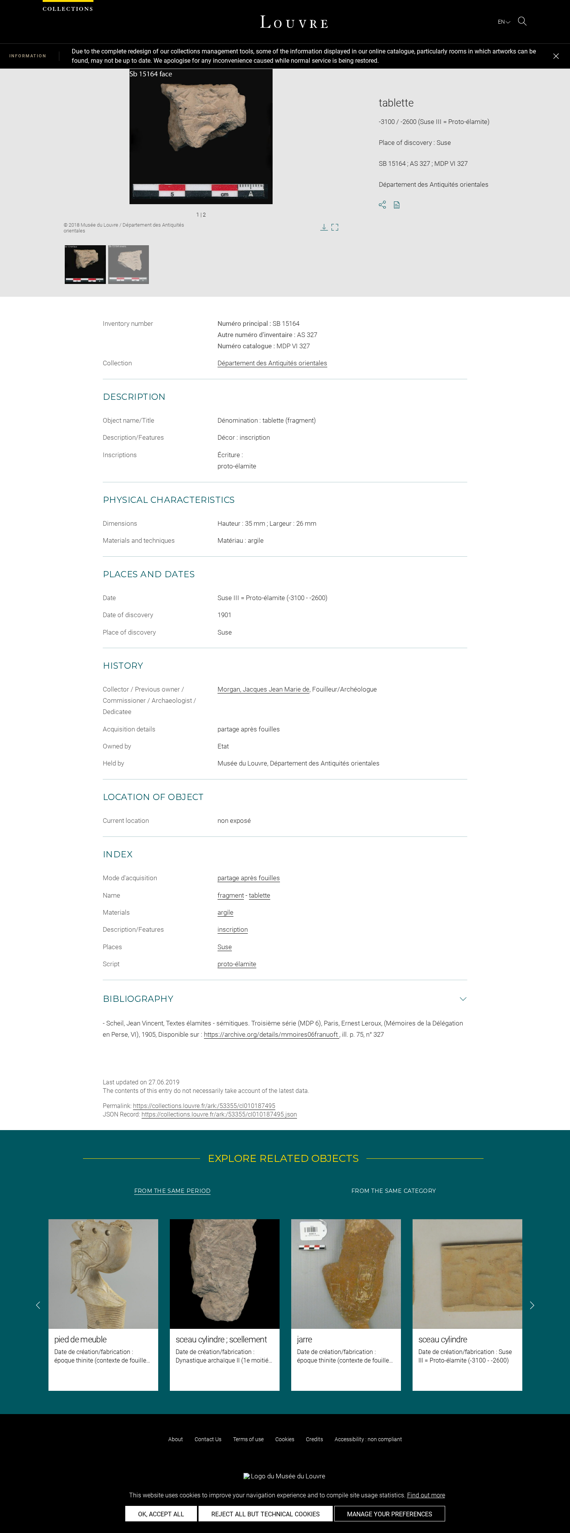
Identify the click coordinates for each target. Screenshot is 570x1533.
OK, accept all (161, 1514)
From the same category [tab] (393, 1190)
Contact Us (208, 1439)
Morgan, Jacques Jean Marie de (263, 689)
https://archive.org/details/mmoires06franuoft (271, 1034)
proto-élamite (237, 964)
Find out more (426, 1495)
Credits (314, 1439)
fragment (231, 895)
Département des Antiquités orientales (272, 363)
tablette (259, 895)
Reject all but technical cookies (265, 1514)
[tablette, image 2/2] (128, 264)
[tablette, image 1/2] (85, 264)
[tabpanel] (285, 1305)
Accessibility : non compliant (368, 1439)
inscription (233, 929)
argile (225, 912)
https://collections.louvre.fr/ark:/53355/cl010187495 (204, 1106)
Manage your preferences (389, 1514)
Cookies (284, 1439)
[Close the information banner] (556, 56)
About (175, 1439)
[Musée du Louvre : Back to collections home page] (294, 22)
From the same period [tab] (172, 1190)
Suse (225, 947)
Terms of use (248, 1439)
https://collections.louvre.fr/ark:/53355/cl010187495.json (219, 1114)
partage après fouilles (249, 878)
